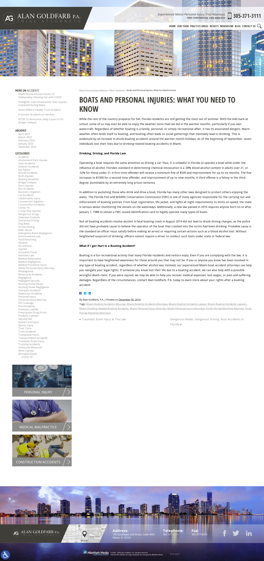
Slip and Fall (25, 319)
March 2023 (25, 137)
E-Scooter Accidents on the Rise (36, 114)
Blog (237, 26)
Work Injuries (26, 350)
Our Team (183, 26)
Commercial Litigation (30, 201)
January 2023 (25, 143)
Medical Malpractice (29, 258)
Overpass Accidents (29, 290)
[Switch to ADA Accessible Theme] (5, 554)
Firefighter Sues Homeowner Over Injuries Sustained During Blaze (42, 103)
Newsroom (226, 26)
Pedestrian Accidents (30, 293)
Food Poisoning (27, 239)
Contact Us (249, 26)
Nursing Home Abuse (30, 284)
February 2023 (26, 140)
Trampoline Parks (28, 334)
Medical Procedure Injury (32, 265)
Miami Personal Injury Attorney (93, 90)
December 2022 (27, 147)
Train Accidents (27, 331)
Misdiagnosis (25, 271)
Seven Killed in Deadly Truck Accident (39, 109)
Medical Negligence (29, 261)
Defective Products (29, 217)
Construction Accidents (31, 204)
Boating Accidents (28, 179)
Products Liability (28, 315)
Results (214, 26)
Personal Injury (27, 296)
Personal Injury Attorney (32, 299)
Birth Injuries (25, 176)
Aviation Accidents (28, 166)
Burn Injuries (25, 185)
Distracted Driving (28, 220)
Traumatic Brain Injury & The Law (103, 319)
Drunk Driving (26, 227)
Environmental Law (29, 236)
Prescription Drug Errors (32, 312)
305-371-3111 (247, 15)
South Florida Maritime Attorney (225, 308)
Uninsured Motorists (30, 347)
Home (172, 26)
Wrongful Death (27, 354)
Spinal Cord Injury (28, 322)
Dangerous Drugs (28, 214)
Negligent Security (29, 280)
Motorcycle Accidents (30, 274)
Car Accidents (26, 195)
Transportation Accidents (33, 338)
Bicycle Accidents (27, 172)
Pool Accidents (26, 306)
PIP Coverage (26, 303)
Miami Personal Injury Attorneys (186, 308)
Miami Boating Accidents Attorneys (147, 304)
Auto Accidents (26, 163)
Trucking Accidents (29, 344)
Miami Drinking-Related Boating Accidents (103, 308)
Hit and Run (25, 246)
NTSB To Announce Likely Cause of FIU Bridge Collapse (40, 121)
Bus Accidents (26, 188)
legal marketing (134, 555)
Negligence (24, 277)
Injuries (22, 249)
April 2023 (24, 134)
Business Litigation (29, 192)
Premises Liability (28, 309)
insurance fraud (27, 252)
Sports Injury (25, 325)
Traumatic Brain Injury (31, 341)
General (22, 242)
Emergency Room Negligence (35, 233)
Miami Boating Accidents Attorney (106, 304)
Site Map (175, 554)
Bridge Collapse (27, 182)
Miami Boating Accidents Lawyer (187, 304)
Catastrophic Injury (29, 198)
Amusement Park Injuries (32, 160)
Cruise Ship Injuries (29, 211)
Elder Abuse (25, 230)
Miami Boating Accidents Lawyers (227, 304)
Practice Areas (199, 26)
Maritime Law (26, 255)
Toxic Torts (24, 328)
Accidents (120, 90)
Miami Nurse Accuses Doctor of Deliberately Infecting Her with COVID (40, 95)
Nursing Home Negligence (33, 287)
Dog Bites (24, 223)
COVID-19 (23, 207)
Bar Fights (24, 169)
